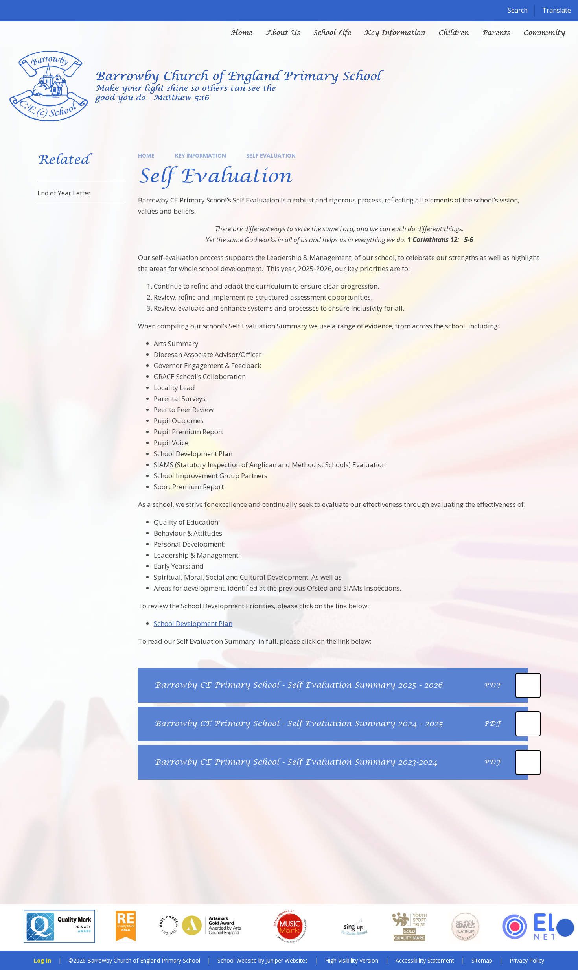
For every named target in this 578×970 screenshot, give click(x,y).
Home (146, 155)
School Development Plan (193, 623)
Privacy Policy (527, 960)
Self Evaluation (271, 155)
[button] (13, 928)
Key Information (200, 155)
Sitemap (481, 960)
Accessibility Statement (425, 960)
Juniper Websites (287, 960)
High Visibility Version (351, 960)
